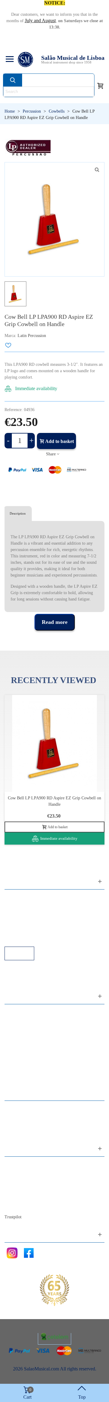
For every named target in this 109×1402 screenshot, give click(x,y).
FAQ (15, 897)
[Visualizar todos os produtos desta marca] (28, 147)
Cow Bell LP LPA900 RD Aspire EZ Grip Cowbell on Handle (54, 801)
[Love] (8, 345)
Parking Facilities (27, 930)
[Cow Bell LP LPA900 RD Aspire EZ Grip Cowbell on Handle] (96, 169)
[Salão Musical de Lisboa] (25, 59)
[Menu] (9, 59)
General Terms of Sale (32, 921)
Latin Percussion (32, 335)
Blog (15, 1205)
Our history (21, 1189)
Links (16, 905)
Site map (19, 1172)
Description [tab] (18, 513)
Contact (18, 1164)
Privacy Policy (24, 913)
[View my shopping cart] (100, 85)
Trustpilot (13, 1217)
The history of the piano (33, 1197)
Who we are (22, 1180)
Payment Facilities (28, 938)
